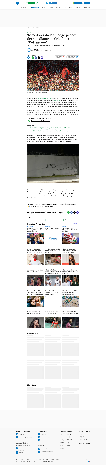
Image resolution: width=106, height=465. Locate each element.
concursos (62, 442)
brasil (61, 437)
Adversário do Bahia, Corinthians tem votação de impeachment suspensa (52, 131)
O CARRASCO (78, 7)
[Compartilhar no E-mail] (42, 57)
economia (62, 448)
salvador (62, 446)
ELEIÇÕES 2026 (35, 7)
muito (67, 440)
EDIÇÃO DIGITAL (87, 7)
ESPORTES (51, 7)
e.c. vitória (68, 436)
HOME (28, 27)
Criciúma (48, 219)
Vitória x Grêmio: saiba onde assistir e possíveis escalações (48, 129)
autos (61, 434)
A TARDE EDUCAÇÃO (83, 439)
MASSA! (80, 437)
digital (61, 445)
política (68, 445)
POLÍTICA (44, 7)
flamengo (53, 219)
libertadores (60, 219)
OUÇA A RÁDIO (31, 3)
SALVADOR (58, 7)
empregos (68, 437)
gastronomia (69, 439)
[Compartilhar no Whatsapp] (33, 57)
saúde (61, 439)
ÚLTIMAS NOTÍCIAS (24, 7)
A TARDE (80, 434)
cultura (61, 443)
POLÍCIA (70, 7)
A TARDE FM (81, 436)
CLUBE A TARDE (78, 3)
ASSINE (86, 3)
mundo (67, 442)
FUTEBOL (37, 27)
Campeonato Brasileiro (45, 98)
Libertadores (56, 100)
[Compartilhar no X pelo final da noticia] (74, 212)
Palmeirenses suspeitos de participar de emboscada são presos (49, 127)
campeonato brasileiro (39, 219)
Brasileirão (30, 219)
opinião (68, 443)
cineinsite (62, 440)
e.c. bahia (68, 434)
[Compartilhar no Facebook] (36, 57)
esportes (32, 27)
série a (66, 219)
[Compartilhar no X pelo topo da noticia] (39, 57)
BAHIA (65, 7)
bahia (61, 436)
